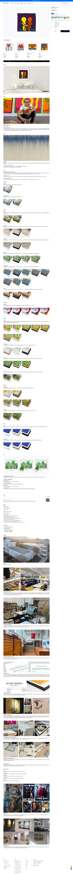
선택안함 (56, 13)
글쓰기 (45, 496)
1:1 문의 (26, 867)
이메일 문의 (5, 868)
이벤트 (30, 3)
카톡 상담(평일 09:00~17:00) (7, 866)
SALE (32, 3)
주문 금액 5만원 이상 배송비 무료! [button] (8, 531)
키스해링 (4, 54)
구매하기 (65, 31)
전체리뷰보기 (48, 496)
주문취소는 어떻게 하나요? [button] (7, 528)
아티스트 (25, 3)
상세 (9, 61)
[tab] (26, 527)
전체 (53, 13)
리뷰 (27, 3)
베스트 (15, 3)
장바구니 (56, 31)
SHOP (12, 3)
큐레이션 (18, 3)
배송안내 (32, 61)
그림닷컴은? (44, 61)
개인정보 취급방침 (27, 861)
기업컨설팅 (21, 3)
